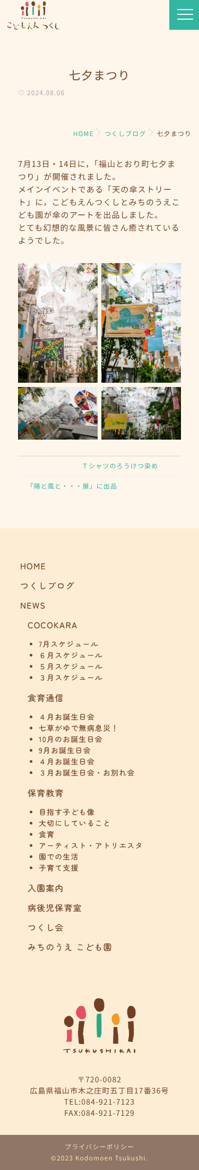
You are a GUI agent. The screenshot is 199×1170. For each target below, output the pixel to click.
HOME (33, 565)
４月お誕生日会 (67, 717)
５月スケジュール (71, 666)
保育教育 (46, 792)
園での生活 (59, 857)
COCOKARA (52, 624)
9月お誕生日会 (65, 750)
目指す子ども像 (67, 812)
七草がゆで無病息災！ (79, 728)
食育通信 (46, 697)
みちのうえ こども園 (70, 946)
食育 (47, 834)
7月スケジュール (69, 644)
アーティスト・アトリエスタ (91, 845)
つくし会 (46, 927)
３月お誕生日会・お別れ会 (87, 773)
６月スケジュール (71, 655)
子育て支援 (59, 868)
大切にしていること (75, 823)
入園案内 (46, 887)
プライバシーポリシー (99, 1146)
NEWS (33, 605)
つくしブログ (47, 585)
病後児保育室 (55, 907)
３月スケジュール (71, 677)
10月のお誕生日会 (71, 739)
